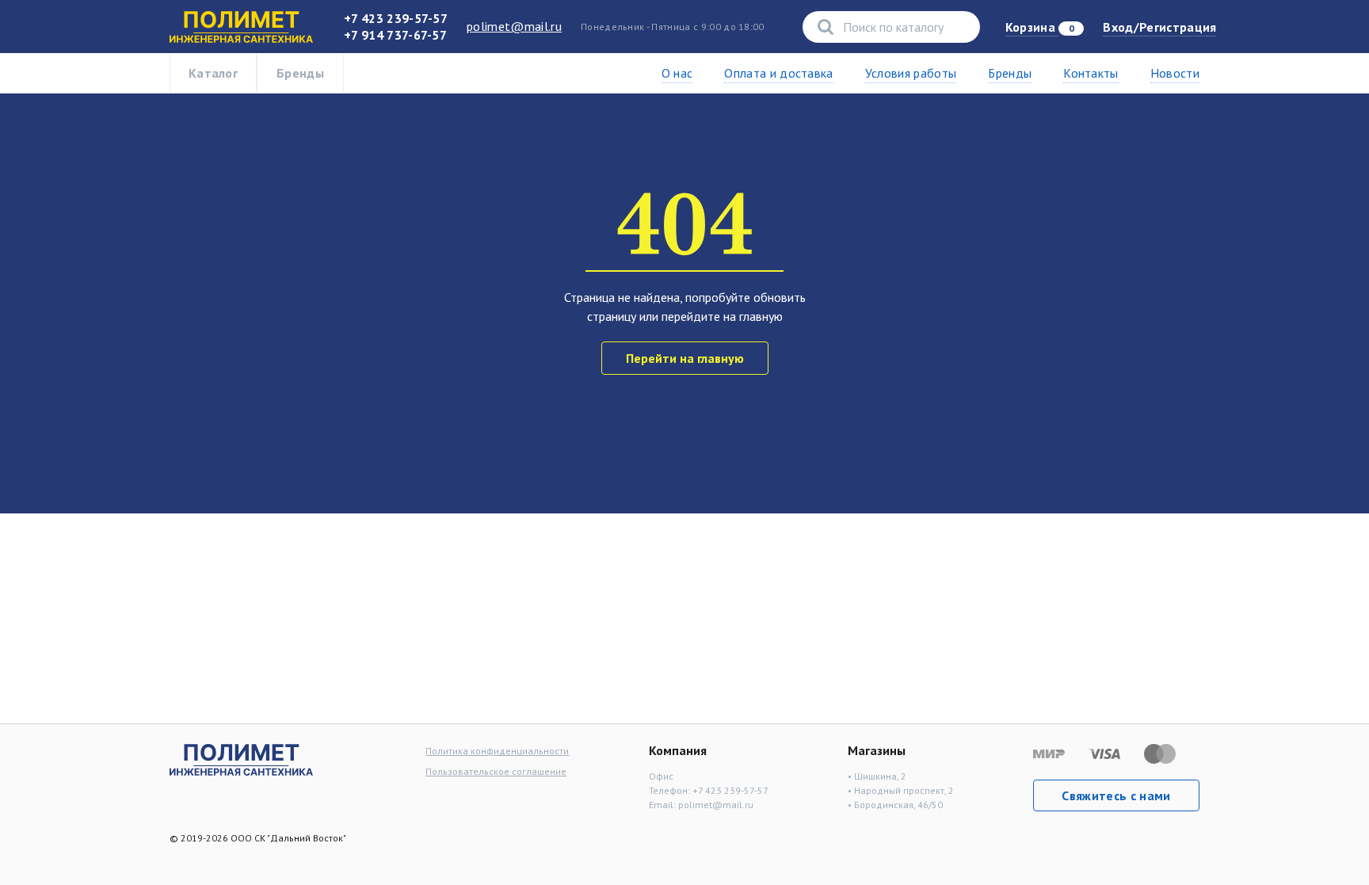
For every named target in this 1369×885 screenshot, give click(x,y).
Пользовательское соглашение (495, 771)
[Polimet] (241, 758)
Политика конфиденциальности (497, 751)
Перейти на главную (685, 358)
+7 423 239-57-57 (396, 18)
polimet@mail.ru (514, 26)
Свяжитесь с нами (1116, 795)
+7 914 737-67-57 (395, 35)
